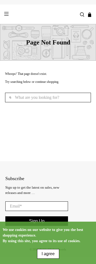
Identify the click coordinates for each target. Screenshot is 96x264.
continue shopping (46, 82)
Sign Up (37, 221)
